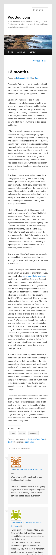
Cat (12, 469)
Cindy (36, 78)
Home (10, 51)
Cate (43, 439)
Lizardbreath (16, 522)
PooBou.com (19, 17)
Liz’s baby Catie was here (34, 275)
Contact (33, 51)
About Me (21, 51)
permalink (29, 441)
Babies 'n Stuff (34, 439)
